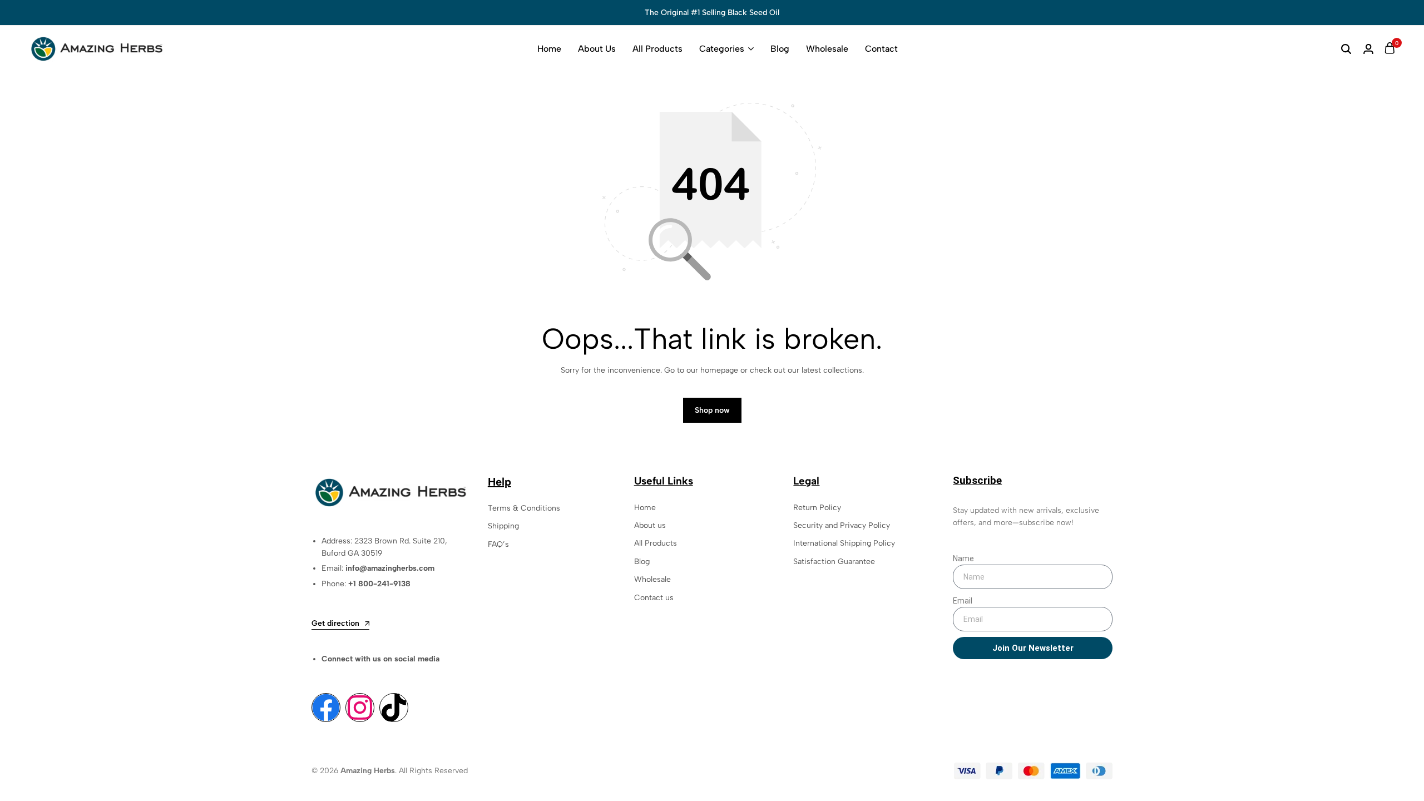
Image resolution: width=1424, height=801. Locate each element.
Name (963, 558)
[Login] (1368, 49)
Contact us (654, 597)
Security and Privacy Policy (841, 525)
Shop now (712, 410)
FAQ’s (498, 544)
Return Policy (817, 507)
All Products (657, 48)
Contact (881, 48)
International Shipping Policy (844, 543)
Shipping (503, 526)
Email (962, 600)
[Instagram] (359, 707)
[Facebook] (326, 707)
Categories (721, 48)
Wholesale (827, 48)
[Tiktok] (393, 707)
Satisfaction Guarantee (834, 561)
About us (650, 525)
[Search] (1346, 49)
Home (549, 48)
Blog (779, 48)
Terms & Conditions (524, 508)
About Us (597, 48)
